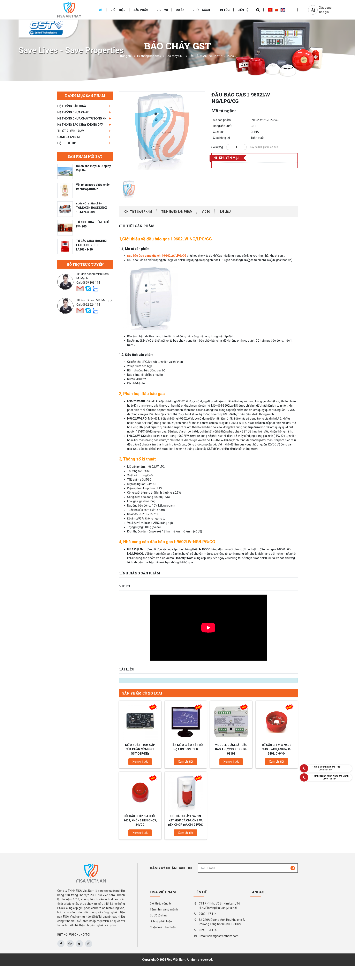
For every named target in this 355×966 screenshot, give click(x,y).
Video (206, 211)
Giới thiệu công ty (161, 903)
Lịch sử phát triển (161, 921)
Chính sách (201, 10)
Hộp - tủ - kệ (66, 143)
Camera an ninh (69, 137)
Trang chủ (126, 56)
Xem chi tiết (140, 761)
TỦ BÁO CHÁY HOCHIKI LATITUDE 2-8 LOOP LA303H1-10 (91, 245)
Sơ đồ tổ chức (158, 915)
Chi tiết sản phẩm (138, 211)
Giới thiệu (118, 10)
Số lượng (217, 147)
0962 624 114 (91, 304)
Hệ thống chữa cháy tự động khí (82, 118)
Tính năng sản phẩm (176, 211)
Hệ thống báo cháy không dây (80, 124)
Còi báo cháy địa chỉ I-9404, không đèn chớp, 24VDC (140, 820)
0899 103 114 (91, 282)
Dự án (180, 10)
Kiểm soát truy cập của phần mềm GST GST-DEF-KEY (140, 749)
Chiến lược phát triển (163, 927)
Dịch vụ (162, 10)
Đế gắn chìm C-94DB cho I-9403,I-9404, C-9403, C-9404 (276, 749)
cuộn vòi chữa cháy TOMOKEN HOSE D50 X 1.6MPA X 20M (91, 208)
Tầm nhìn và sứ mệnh (164, 909)
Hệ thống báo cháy (149, 56)
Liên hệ (243, 10)
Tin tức (224, 10)
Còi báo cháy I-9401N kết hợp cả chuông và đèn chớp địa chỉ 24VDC (185, 820)
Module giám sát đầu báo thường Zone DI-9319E (231, 749)
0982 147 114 (208, 913)
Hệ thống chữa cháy (73, 112)
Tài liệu (225, 211)
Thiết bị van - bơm (70, 130)
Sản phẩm (141, 10)
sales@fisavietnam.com (223, 936)
